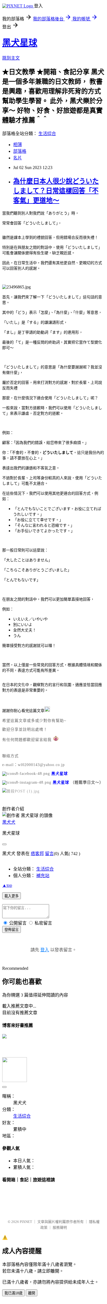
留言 (49, 853)
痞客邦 (37, 853)
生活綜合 (47, 133)
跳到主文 (11, 58)
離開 (31, 1293)
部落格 (19, 151)
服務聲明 (60, 1227)
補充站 (42, 875)
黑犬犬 (8, 822)
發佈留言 (11, 930)
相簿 (17, 144)
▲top (7, 885)
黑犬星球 (19, 43)
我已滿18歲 (13, 1293)
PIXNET (26, 1222)
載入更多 (11, 896)
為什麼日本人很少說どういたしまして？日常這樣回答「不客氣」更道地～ (56, 191)
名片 (17, 158)
